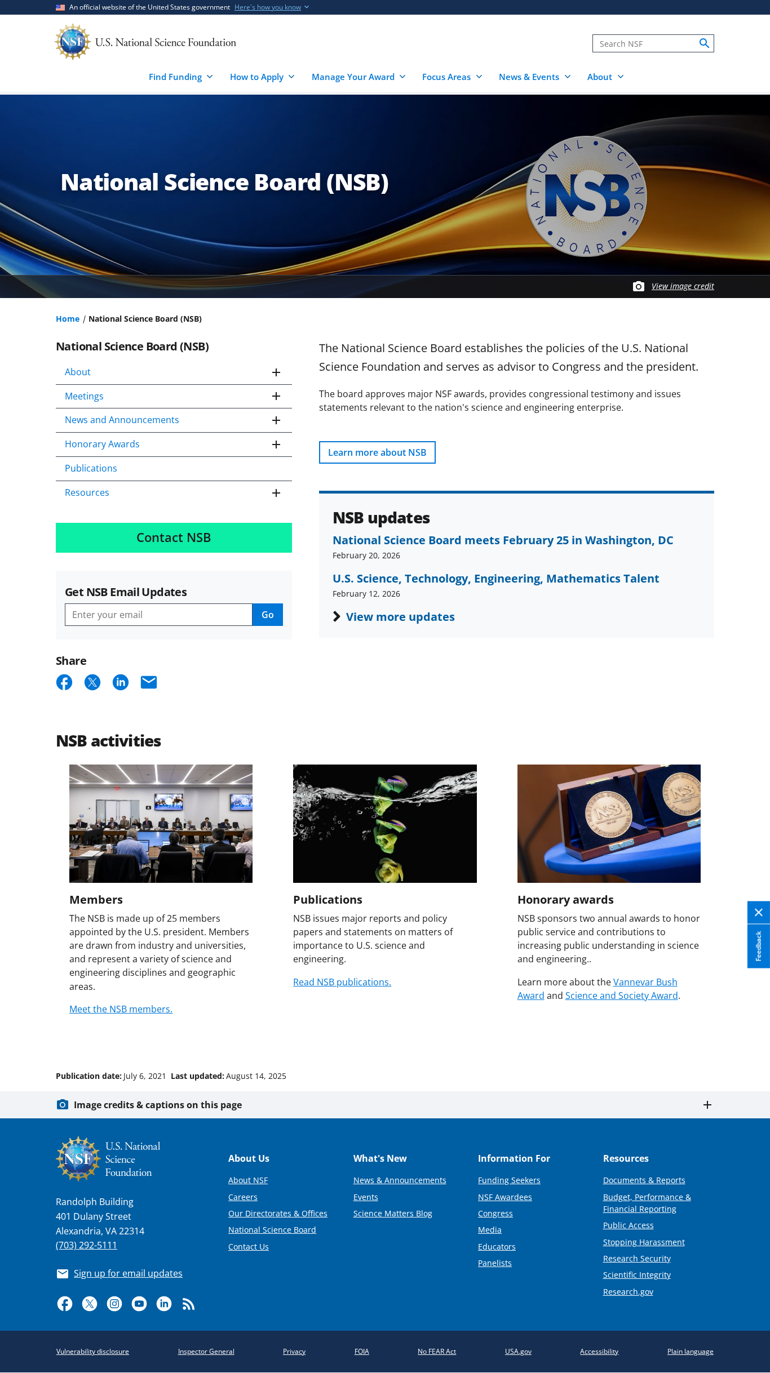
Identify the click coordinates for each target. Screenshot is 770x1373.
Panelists (495, 1263)
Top (745, 1033)
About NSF (248, 1180)
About (78, 372)
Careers (243, 1197)
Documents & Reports (644, 1180)
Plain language (690, 1351)
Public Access (628, 1225)
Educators (497, 1246)
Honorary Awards (102, 444)
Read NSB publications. (342, 982)
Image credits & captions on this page (158, 1105)
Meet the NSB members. (120, 1009)
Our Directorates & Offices (278, 1213)
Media (490, 1229)
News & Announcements (399, 1180)
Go (268, 614)
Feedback (758, 946)
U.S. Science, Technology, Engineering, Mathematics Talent (496, 578)
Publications (91, 468)
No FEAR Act (437, 1351)
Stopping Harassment (644, 1242)
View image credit (683, 286)
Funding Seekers (509, 1180)
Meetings (84, 396)
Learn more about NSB (377, 452)
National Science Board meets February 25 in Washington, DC (503, 540)
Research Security (637, 1258)
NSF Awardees (505, 1197)
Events (365, 1197)
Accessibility (599, 1351)
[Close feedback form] (758, 912)
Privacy (294, 1351)
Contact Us (248, 1246)
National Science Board (272, 1229)
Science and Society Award (621, 995)
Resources (87, 492)
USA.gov (518, 1351)
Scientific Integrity (637, 1274)
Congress (495, 1213)
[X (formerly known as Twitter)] (90, 1304)
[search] (704, 43)
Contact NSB (173, 537)
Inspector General (206, 1351)
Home (67, 318)
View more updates (400, 616)
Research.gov (628, 1291)
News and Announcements (122, 420)
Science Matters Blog (392, 1213)
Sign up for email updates (128, 1273)
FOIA (362, 1351)
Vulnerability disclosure (92, 1351)
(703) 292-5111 (86, 1245)
